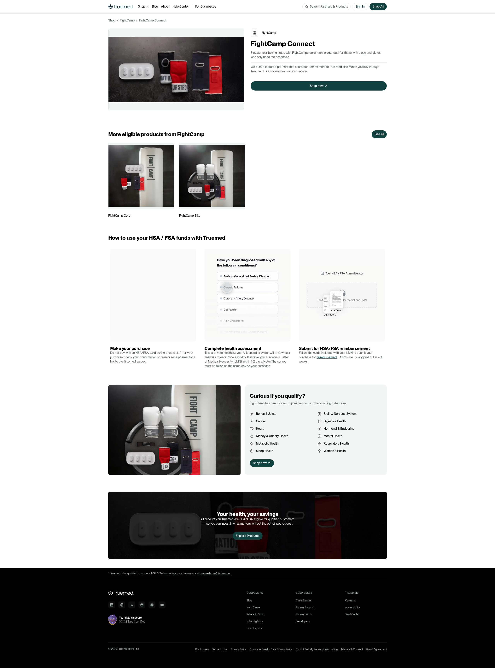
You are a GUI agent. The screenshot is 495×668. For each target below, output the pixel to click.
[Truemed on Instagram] (121, 604)
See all (379, 134)
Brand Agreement (376, 649)
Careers (350, 600)
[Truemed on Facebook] (151, 604)
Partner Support (305, 607)
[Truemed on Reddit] (141, 604)
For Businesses (205, 6)
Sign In (360, 6)
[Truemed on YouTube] (162, 604)
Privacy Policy (238, 649)
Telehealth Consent (352, 649)
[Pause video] (114, 337)
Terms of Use (219, 649)
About (165, 6)
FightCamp (127, 20)
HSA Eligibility (255, 621)
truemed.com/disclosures (215, 573)
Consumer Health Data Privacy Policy (271, 649)
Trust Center (352, 614)
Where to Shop (255, 614)
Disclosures (202, 649)
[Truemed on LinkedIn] (111, 604)
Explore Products (247, 536)
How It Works (254, 628)
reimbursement (327, 357)
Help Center (180, 6)
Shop (141, 6)
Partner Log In (304, 614)
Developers (303, 621)
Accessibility (352, 607)
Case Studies (304, 600)
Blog (155, 6)
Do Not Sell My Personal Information (317, 649)
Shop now (316, 86)
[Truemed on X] (131, 604)
